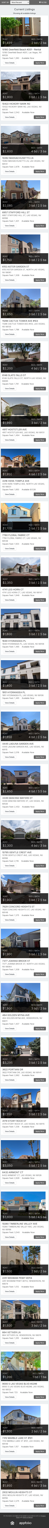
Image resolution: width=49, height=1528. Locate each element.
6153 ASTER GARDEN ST (15, 266)
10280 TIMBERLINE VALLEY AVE (19, 1223)
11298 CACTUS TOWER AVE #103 (20, 320)
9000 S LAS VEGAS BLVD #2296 (19, 1383)
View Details (10, 63)
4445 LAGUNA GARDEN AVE (18, 743)
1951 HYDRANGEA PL (13, 692)
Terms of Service (28, 1517)
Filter (44, 2)
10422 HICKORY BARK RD (16, 103)
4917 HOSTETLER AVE (14, 429)
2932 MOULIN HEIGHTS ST (17, 1492)
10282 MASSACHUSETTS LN (17, 158)
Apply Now (40, 63)
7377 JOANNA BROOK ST (16, 960)
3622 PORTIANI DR (12, 1069)
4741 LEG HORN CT (13, 589)
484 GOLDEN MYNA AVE (16, 1015)
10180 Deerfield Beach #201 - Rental (21, 49)
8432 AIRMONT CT (12, 1172)
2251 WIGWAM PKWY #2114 (17, 1278)
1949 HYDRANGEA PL (14, 641)
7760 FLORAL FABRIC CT (16, 535)
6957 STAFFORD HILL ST (16, 212)
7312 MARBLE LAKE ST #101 (17, 1438)
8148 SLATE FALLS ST (14, 375)
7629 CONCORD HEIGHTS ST (18, 906)
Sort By (5, 2)
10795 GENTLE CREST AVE (17, 852)
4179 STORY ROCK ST (14, 1120)
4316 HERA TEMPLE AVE (15, 480)
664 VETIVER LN (11, 1332)
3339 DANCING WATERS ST (17, 798)
